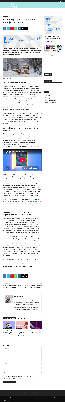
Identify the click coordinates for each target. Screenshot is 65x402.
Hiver (16, 266)
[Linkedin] (60, 1)
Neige (20, 266)
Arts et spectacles (27, 10)
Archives (54, 10)
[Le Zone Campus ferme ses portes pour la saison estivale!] (9, 325)
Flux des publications (50, 98)
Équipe (24, 1)
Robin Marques (8, 25)
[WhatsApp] (15, 28)
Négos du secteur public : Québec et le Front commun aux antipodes (12, 287)
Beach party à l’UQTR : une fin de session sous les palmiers (35, 332)
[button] (60, 10)
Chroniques (40, 10)
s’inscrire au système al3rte (33, 201)
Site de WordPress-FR (50, 102)
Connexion (47, 95)
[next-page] (7, 339)
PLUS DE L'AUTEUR (21, 318)
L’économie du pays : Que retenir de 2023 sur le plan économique (33, 286)
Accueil (15, 1)
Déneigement (10, 266)
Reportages (47, 10)
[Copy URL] (26, 28)
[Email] (23, 28)
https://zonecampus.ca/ (19, 298)
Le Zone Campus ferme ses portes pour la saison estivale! (8, 332)
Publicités (30, 1)
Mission (20, 1)
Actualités (18, 10)
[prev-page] (4, 339)
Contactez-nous (36, 1)
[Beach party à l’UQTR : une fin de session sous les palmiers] (36, 325)
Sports (34, 10)
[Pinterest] (12, 28)
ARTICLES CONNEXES (9, 318)
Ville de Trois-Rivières (27, 266)
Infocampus (12, 10)
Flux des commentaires (51, 100)
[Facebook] (58, 1)
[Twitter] (8, 28)
